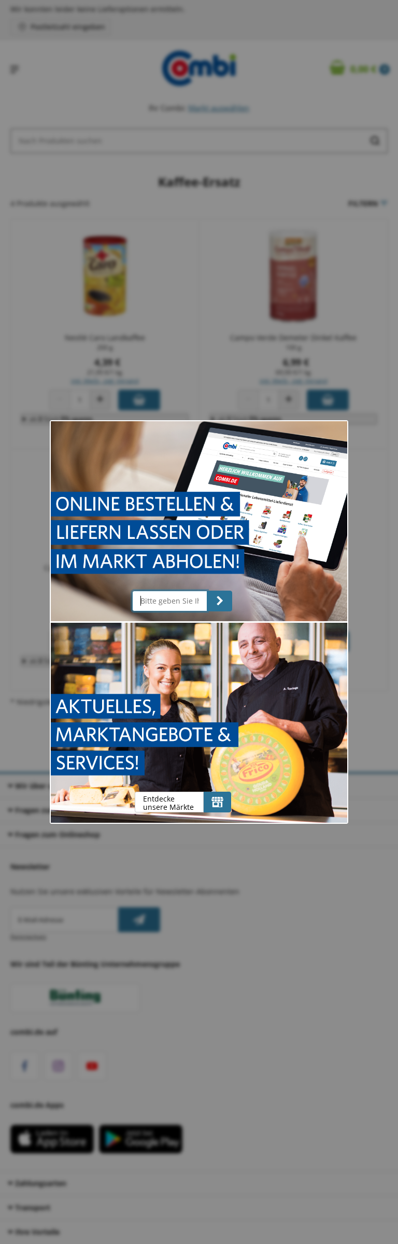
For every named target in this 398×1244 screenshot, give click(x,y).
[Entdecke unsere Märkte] (217, 802)
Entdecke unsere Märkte (168, 803)
